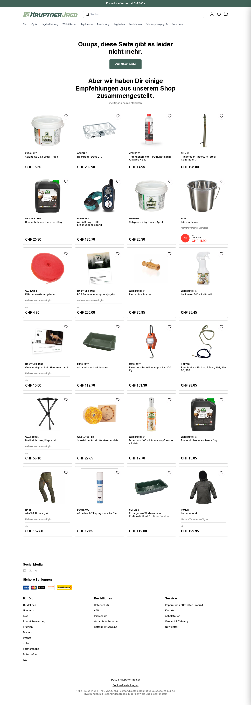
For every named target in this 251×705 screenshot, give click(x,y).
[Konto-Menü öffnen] (212, 14)
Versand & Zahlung (176, 621)
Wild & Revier (69, 24)
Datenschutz (101, 605)
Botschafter (30, 654)
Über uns (28, 610)
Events (27, 637)
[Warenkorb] (226, 14)
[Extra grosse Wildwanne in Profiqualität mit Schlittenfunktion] (151, 501)
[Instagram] (24, 570)
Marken (27, 632)
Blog (25, 615)
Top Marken (135, 24)
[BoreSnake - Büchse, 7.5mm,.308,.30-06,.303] (203, 355)
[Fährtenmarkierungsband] (47, 282)
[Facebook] (36, 570)
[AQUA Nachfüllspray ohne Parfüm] (99, 501)
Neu (25, 24)
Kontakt (169, 610)
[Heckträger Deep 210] (99, 141)
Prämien (28, 626)
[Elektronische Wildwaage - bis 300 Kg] (151, 355)
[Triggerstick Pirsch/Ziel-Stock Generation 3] (203, 141)
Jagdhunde (86, 24)
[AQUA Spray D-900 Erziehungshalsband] (99, 210)
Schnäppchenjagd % (157, 24)
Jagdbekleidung (49, 24)
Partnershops (31, 648)
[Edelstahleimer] (203, 210)
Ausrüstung (103, 24)
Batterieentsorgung (105, 626)
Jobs (26, 643)
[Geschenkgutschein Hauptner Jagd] (47, 355)
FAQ (25, 659)
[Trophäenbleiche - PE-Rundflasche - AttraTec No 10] (151, 141)
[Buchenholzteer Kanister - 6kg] (47, 210)
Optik (34, 24)
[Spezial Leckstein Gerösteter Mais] (99, 428)
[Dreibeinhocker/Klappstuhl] (47, 428)
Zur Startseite (125, 64)
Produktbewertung (34, 621)
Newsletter (171, 626)
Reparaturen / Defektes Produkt (184, 605)
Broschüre (177, 24)
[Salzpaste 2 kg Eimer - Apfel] (151, 210)
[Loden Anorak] (203, 501)
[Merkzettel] (219, 14)
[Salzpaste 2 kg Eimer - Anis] (47, 141)
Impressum (100, 615)
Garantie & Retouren (106, 621)
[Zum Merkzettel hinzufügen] (65, 116)
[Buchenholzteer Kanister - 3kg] (203, 428)
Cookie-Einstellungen (125, 685)
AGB (96, 610)
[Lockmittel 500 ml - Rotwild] (203, 282)
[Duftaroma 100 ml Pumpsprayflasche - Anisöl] (151, 428)
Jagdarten (119, 24)
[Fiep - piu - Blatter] (151, 282)
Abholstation (172, 615)
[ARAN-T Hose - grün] (47, 501)
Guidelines (29, 605)
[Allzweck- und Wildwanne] (99, 355)
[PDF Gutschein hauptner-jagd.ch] (99, 282)
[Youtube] (30, 570)
